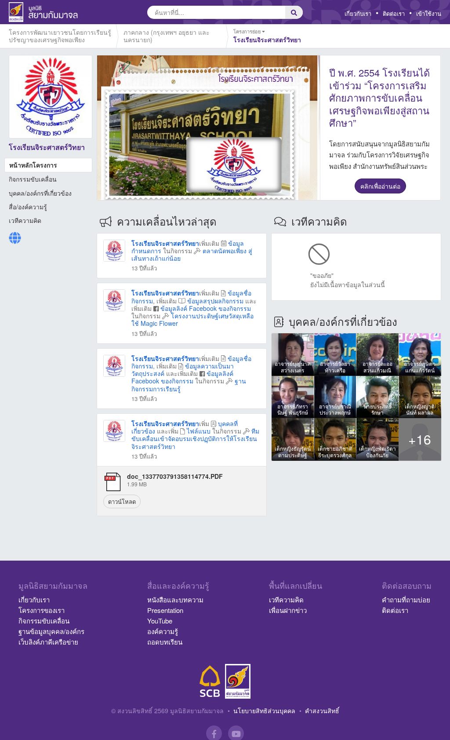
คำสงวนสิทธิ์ (322, 710)
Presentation (165, 610)
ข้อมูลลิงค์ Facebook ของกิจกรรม (205, 308)
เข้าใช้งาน (428, 13)
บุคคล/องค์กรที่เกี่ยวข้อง (40, 193)
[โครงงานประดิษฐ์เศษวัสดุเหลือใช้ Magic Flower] (114, 299)
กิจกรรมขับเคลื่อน (33, 179)
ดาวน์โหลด (122, 501)
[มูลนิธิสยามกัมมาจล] (237, 681)
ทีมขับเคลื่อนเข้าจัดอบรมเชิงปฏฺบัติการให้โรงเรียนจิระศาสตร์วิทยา (195, 438)
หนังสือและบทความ (175, 599)
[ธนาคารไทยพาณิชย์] (210, 681)
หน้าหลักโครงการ (33, 164)
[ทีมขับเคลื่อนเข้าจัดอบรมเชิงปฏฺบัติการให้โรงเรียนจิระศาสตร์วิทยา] (114, 430)
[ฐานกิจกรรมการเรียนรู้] (114, 364)
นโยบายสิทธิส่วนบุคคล (264, 710)
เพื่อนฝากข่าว (288, 610)
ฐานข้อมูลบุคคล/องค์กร (51, 631)
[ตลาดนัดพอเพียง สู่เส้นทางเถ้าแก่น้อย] (114, 249)
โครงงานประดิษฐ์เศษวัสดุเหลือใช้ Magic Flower (192, 319)
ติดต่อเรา (394, 13)
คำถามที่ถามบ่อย (406, 599)
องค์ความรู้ (162, 631)
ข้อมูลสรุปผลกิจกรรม (215, 300)
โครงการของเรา (41, 610)
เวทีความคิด (25, 220)
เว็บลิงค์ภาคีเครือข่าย (48, 641)
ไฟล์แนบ (198, 431)
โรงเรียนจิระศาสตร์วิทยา (165, 243)
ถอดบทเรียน (164, 641)
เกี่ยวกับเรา (358, 13)
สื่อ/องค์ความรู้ (28, 206)
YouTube (159, 620)
